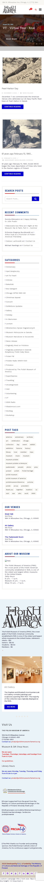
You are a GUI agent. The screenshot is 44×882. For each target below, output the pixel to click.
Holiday (9, 315)
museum (9, 456)
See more (11, 707)
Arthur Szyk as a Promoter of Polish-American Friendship (20, 236)
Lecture (9, 324)
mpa (31, 452)
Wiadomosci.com (13, 406)
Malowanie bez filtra (14, 226)
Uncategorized (12, 385)
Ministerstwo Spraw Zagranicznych (20, 328)
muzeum (26, 456)
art (7, 441)
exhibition (9, 448)
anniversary (19, 437)
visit (7, 493)
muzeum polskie (12, 459)
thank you (9, 490)
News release (28, 93)
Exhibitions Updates (14, 306)
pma (36, 467)
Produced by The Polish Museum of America (20, 370)
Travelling (10, 380)
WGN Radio (10, 402)
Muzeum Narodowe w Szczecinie (20, 337)
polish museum (11, 474)
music (18, 456)
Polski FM (10, 356)
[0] (28, 9)
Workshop (10, 415)
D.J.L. (19, 863)
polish (16, 471)
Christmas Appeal (13, 297)
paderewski (10, 467)
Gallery (9, 310)
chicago (26, 441)
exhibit (32, 444)
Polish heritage (27, 471)
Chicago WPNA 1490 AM (16, 293)
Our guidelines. (7, 761)
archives (30, 437)
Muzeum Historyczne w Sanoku (19, 332)
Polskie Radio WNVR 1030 (16, 361)
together (19, 490)
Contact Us (30, 241)
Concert (9, 302)
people (20, 467)
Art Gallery (9, 687)
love (15, 452)
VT (7, 398)
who (19, 493)
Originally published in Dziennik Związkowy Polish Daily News (18, 351)
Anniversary (9, 160)
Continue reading (12, 107)
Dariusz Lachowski (13, 241)
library (8, 452)
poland (8, 471)
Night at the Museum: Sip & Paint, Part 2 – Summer (21, 227)
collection (9, 444)
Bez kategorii (11, 289)
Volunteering (11, 393)
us (36, 490)
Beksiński (10, 284)
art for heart (11, 276)
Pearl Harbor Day (10, 88)
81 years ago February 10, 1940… (17, 154)
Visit (8, 389)
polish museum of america (16, 478)
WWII (33, 493)
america (9, 437)
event (25, 444)
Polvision (9, 365)
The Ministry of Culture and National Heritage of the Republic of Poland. (22, 865)
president (24, 486)
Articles (9, 280)
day (18, 444)
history (27, 448)
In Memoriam (11, 319)
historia (19, 448)
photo (29, 467)
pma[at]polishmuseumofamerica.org (25, 741)
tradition (29, 490)
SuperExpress (11, 376)
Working (29, 160)
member (23, 452)
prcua (16, 486)
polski (8, 486)
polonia (30, 482)
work (26, 493)
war (13, 493)
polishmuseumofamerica (15, 482)
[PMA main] (9, 9)
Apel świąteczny (13, 271)
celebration (15, 441)
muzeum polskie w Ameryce (16, 463)
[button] (16, 716)
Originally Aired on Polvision (17, 345)
